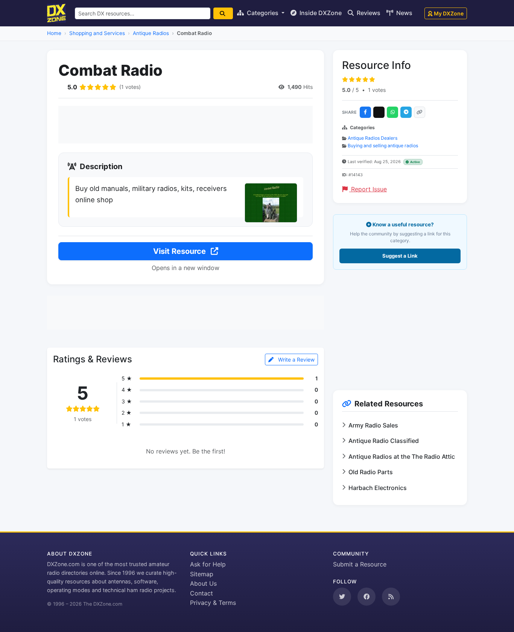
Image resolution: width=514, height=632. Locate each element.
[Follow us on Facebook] (366, 597)
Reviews (367, 13)
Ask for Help (208, 564)
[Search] (223, 13)
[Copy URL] (419, 112)
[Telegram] (406, 112)
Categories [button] (262, 13)
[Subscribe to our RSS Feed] (391, 597)
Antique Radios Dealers (372, 138)
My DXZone (449, 13)
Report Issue (368, 189)
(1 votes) (130, 87)
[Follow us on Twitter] (342, 597)
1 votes (377, 90)
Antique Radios (151, 33)
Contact (201, 593)
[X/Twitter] (379, 112)
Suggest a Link (400, 256)
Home (54, 33)
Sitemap (201, 574)
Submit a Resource (359, 564)
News (403, 13)
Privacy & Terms (213, 602)
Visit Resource (180, 251)
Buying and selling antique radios (383, 145)
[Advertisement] (185, 124)
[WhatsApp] (392, 112)
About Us (203, 583)
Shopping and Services (97, 33)
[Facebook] (365, 112)
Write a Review (296, 359)
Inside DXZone (320, 13)
